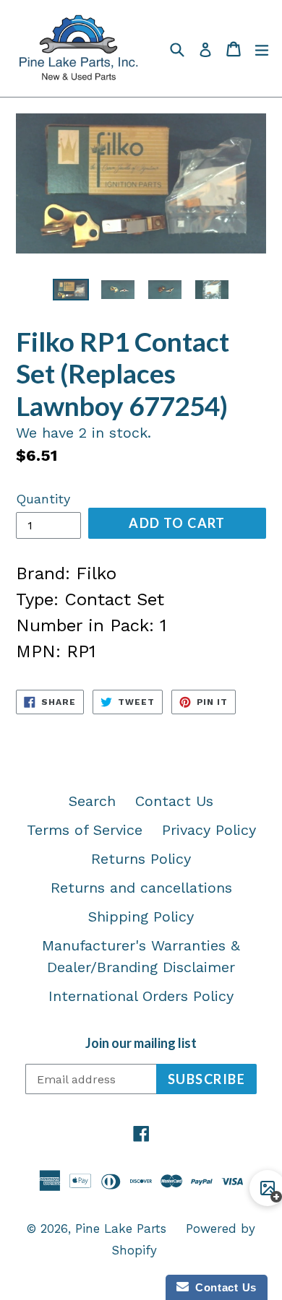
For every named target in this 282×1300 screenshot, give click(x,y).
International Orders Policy (141, 996)
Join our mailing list (141, 1043)
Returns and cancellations (141, 887)
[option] (70, 289)
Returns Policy (141, 858)
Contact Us (174, 801)
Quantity (43, 498)
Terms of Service (84, 829)
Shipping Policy (141, 916)
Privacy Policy (209, 829)
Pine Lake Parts (120, 1228)
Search (92, 801)
